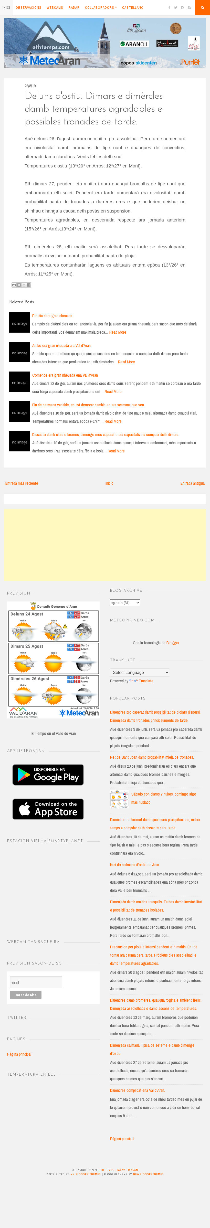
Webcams (55, 7)
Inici (6, 7)
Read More (117, 332)
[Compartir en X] (23, 285)
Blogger (172, 642)
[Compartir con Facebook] (28, 285)
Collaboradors (99, 7)
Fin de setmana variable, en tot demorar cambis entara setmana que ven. (88, 405)
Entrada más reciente (21, 483)
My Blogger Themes (85, 1174)
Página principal (19, 1054)
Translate (146, 681)
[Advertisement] (105, 545)
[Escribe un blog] (19, 285)
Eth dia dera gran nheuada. (52, 316)
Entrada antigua (193, 483)
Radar (74, 7)
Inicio (109, 483)
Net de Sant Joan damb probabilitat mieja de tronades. (152, 757)
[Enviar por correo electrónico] (14, 285)
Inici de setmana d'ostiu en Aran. (135, 864)
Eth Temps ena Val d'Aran (118, 1170)
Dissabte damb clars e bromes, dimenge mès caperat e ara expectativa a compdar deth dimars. (105, 434)
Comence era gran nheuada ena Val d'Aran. (65, 375)
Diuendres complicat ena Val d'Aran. (137, 1090)
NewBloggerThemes (148, 1174)
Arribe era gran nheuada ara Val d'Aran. (61, 345)
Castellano (133, 7)
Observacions (28, 7)
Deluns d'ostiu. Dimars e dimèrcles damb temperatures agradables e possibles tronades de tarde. (94, 109)
